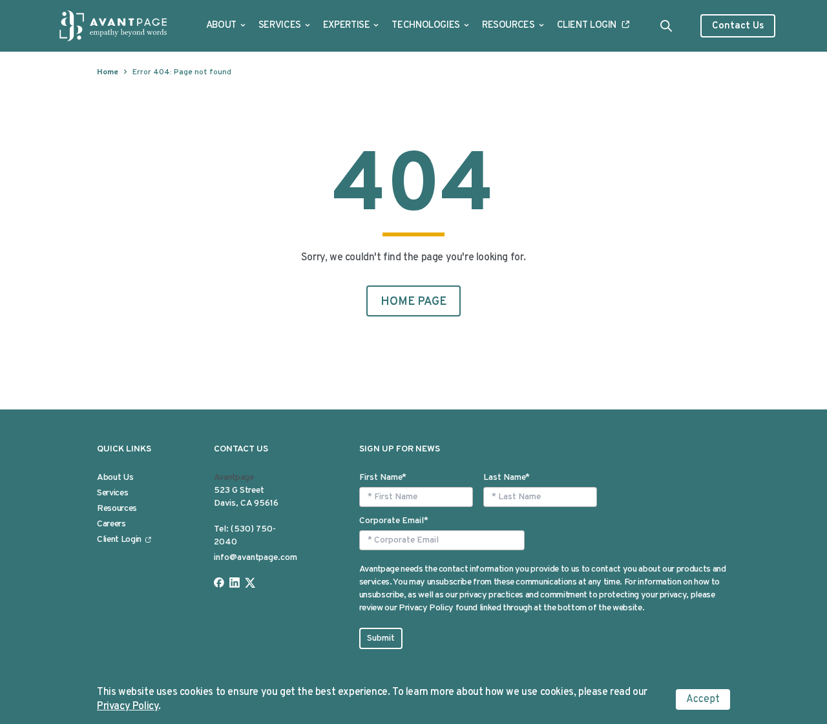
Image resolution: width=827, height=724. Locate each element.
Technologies (426, 25)
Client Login (587, 25)
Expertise (346, 25)
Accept (703, 699)
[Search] (666, 25)
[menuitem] (226, 26)
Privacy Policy (127, 706)
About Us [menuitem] (115, 477)
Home (107, 72)
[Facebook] (219, 582)
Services (279, 25)
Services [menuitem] (112, 493)
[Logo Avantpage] (114, 26)
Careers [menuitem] (111, 524)
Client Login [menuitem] (119, 539)
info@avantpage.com (255, 557)
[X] (250, 582)
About (221, 25)
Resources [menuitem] (117, 508)
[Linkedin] (234, 582)
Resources (508, 25)
